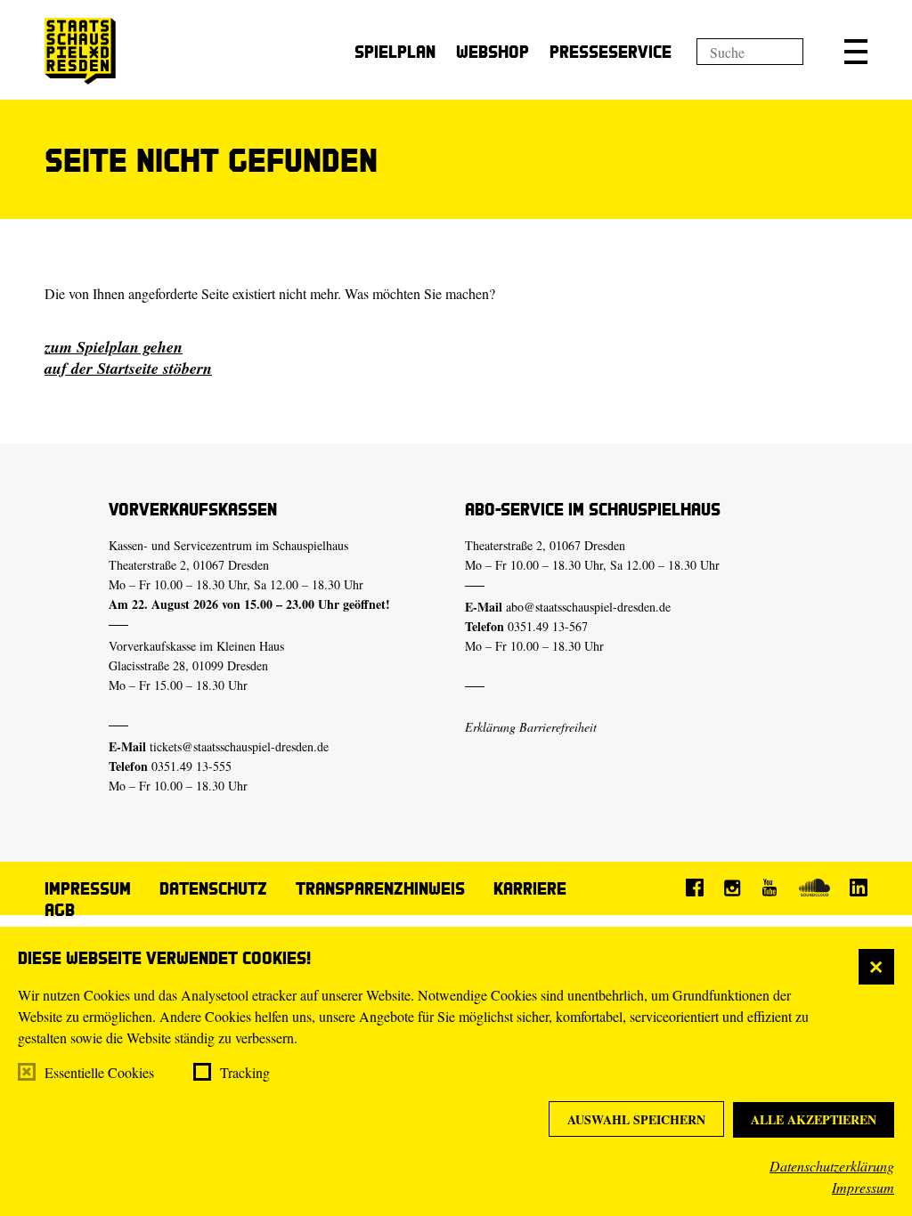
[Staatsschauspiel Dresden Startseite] (80, 51)
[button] (855, 51)
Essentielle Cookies (99, 1072)
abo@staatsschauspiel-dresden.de (588, 606)
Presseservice (611, 51)
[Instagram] (732, 887)
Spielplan (395, 51)
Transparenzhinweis (380, 888)
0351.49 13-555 (191, 766)
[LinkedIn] (858, 887)
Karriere (529, 888)
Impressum (863, 1187)
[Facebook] (695, 887)
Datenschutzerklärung (832, 1165)
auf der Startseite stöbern (128, 368)
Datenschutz (213, 888)
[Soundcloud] (814, 887)
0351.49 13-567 (548, 626)
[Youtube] (769, 887)
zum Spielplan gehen (114, 347)
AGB (60, 909)
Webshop (492, 51)
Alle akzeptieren (813, 1119)
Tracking (245, 1072)
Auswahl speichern (636, 1119)
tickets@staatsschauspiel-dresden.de (239, 746)
